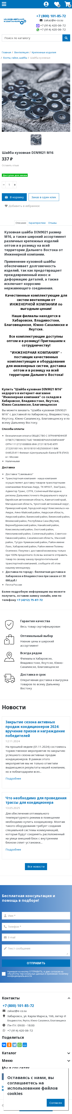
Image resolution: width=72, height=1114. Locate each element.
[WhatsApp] (19, 1045)
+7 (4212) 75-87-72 (30, 600)
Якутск (26, 1020)
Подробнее (13, 778)
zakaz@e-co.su (53, 20)
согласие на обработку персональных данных (35, 972)
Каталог (9, 1053)
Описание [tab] (21, 222)
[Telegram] (14, 1045)
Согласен (55, 1103)
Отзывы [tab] (52, 222)
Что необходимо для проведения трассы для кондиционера (36, 800)
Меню (7, 1060)
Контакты (11, 998)
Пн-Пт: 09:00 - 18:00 (21, 1025)
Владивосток (14, 1020)
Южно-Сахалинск (40, 1020)
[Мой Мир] (25, 1045)
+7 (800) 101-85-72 (51, 16)
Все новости (36, 866)
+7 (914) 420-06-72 (53, 25)
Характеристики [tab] (37, 222)
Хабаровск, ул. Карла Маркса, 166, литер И (36, 1016)
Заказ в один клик (44, 197)
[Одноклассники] (9, 1045)
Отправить (36, 963)
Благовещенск (58, 1020)
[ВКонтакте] (4, 1045)
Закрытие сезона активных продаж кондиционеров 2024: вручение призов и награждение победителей (35, 729)
